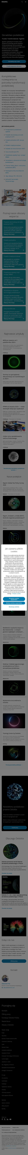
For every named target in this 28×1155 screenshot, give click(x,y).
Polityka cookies (16, 593)
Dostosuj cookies (14, 607)
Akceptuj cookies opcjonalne (14, 599)
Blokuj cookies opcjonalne (14, 603)
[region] (14, 577)
